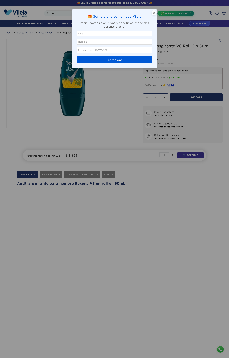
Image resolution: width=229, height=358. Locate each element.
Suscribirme (115, 60)
